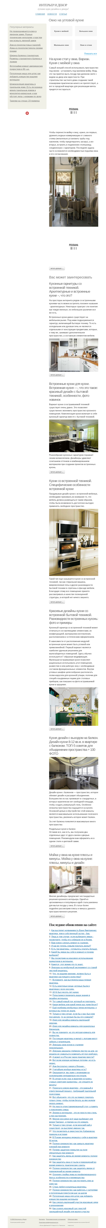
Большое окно (86, 31)
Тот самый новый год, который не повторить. (74, 1001)
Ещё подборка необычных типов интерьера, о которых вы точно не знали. (73, 1009)
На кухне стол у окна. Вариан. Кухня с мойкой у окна (69, 61)
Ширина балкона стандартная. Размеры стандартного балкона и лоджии (26, 58)
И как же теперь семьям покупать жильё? (71, 945)
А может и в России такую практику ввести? (73, 1056)
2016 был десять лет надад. (65, 992)
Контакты (42, 1219)
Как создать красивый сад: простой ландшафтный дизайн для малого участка (69, 1210)
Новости (52, 13)
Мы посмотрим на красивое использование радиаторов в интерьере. (71, 960)
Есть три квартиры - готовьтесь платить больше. (74, 948)
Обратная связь (73, 1219)
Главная (40, 13)
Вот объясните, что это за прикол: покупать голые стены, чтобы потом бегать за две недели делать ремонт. (72, 1100)
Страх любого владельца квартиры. (69, 1186)
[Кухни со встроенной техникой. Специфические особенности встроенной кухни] (73, 542)
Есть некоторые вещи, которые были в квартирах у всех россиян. (69, 987)
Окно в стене (86, 45)
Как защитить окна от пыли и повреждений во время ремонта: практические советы (72, 1164)
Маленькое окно (61, 45)
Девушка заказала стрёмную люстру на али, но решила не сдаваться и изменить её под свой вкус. (73, 1052)
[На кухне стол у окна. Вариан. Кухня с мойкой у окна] (73, 192)
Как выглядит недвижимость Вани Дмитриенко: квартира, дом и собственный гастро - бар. (73, 932)
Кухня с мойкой (61, 31)
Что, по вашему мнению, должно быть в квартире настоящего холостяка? (70, 975)
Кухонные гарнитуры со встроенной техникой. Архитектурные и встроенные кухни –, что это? (69, 289)
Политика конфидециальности (48, 1222)
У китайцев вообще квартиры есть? (69, 1069)
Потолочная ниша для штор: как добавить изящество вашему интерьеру (25, 76)
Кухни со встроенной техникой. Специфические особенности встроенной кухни (70, 485)
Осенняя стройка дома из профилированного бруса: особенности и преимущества (72, 1176)
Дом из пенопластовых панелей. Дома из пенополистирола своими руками (26, 48)
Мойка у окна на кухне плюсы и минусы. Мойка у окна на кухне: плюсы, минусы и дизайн (70, 859)
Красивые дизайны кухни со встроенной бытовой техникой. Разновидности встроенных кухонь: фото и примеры (73, 617)
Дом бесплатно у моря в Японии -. (68, 1066)
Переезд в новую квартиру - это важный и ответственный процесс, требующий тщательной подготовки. (72, 1091)
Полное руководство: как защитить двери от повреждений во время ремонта (72, 1170)
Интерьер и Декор (53, 5)
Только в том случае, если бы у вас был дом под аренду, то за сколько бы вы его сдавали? (72, 1015)
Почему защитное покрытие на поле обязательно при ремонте (68, 1151)
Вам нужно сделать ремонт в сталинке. (70, 942)
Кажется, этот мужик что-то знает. (67, 964)
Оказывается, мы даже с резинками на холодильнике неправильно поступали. (69, 1074)
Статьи (63, 13)
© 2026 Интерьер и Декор (18, 1219)
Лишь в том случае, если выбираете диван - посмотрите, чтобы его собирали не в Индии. (71, 938)
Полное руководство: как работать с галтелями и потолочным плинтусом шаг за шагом (73, 1191)
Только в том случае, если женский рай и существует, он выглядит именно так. (70, 1126)
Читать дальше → (57, 268)
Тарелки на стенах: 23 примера (25, 101)
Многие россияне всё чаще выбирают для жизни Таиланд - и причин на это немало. (71, 1120)
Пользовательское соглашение (56, 1219)
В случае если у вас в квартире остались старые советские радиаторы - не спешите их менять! (71, 1081)
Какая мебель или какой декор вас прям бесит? (75, 1004)
